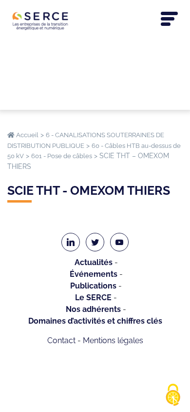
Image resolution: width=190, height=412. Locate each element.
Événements (93, 274)
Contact (61, 340)
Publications (93, 285)
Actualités (94, 262)
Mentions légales (113, 340)
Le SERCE (93, 297)
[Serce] (95, 20)
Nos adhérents (93, 309)
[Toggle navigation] (169, 19)
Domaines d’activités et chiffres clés (95, 321)
